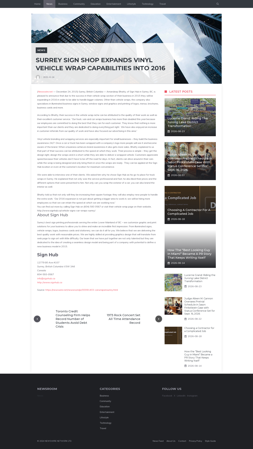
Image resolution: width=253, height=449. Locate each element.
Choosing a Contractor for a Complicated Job (199, 330)
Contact (182, 441)
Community (79, 3)
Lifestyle (131, 3)
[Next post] (158, 319)
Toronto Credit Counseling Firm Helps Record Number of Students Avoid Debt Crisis (73, 319)
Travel (162, 3)
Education (96, 3)
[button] (218, 4)
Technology (147, 3)
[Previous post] (37, 319)
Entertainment (113, 3)
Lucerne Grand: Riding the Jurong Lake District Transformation (187, 122)
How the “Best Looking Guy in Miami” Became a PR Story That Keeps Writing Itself (189, 253)
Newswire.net (45, 91)
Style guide (210, 441)
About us (170, 441)
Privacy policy (195, 441)
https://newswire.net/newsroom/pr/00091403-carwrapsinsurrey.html (81, 289)
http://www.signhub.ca (49, 282)
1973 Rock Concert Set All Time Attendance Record (123, 318)
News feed (158, 441)
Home (37, 3)
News (49, 3)
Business (62, 3)
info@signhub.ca (46, 278)
